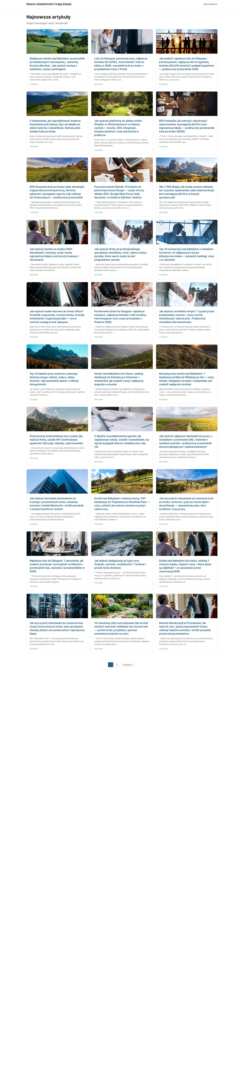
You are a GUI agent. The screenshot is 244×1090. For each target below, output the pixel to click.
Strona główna (210, 4)
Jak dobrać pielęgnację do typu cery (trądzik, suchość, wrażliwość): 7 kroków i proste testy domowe (120, 564)
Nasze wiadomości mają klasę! (48, 4)
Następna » (128, 664)
